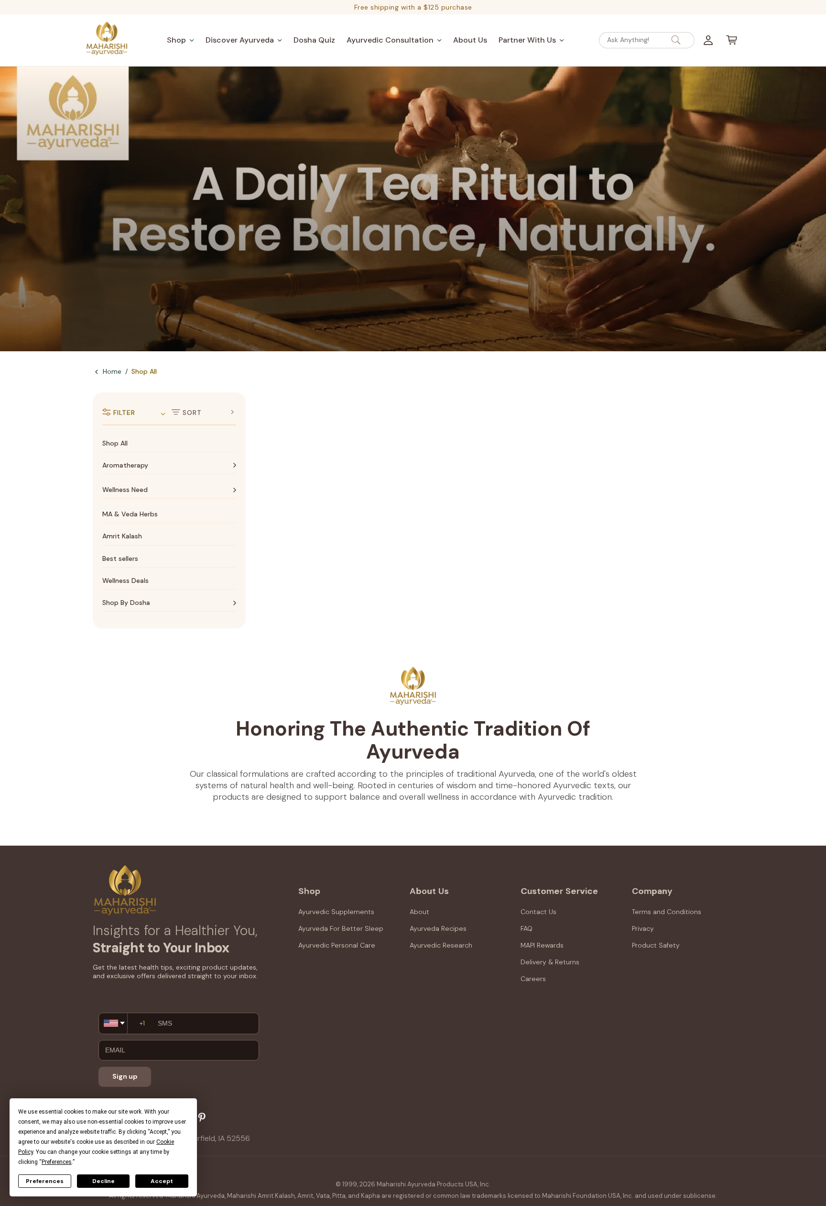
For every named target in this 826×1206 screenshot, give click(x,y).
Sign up (125, 1076)
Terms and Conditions (666, 911)
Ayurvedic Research (441, 945)
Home (112, 371)
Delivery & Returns (550, 962)
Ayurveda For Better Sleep (340, 928)
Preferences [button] (57, 1162)
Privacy (643, 928)
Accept (162, 1181)
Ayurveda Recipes (438, 928)
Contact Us (538, 911)
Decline (103, 1181)
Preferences (45, 1181)
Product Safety (656, 945)
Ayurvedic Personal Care (336, 945)
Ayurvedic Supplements (336, 911)
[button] (180, 40)
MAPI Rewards (542, 945)
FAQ (527, 928)
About (419, 911)
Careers (533, 978)
